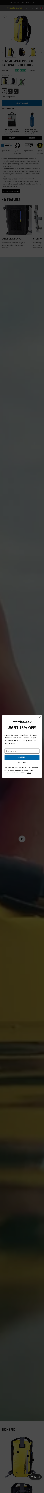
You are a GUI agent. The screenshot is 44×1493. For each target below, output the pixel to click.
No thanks (22, 762)
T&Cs (29, 773)
